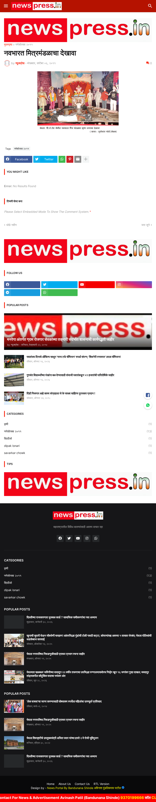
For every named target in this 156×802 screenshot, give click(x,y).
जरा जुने (145, 225)
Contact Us (82, 784)
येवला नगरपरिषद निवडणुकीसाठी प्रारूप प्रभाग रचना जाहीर (56, 653)
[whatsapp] (59, 292)
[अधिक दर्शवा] (85, 159)
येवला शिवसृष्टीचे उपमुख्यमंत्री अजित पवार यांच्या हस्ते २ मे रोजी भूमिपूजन (62, 738)
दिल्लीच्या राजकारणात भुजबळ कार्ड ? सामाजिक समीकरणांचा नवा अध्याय (62, 617)
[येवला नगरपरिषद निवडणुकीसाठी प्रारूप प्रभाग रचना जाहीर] (14, 658)
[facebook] (22, 284)
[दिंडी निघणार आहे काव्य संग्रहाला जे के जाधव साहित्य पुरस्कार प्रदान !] (14, 398)
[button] (5, 6)
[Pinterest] (69, 159)
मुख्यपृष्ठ (8, 44)
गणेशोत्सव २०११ (24, 44)
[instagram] (134, 284)
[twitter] (59, 284)
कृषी (78, 424)
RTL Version (101, 784)
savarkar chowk (78, 453)
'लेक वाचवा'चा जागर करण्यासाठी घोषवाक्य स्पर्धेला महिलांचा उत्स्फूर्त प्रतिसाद (64, 701)
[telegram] (22, 292)
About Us (64, 784)
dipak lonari (78, 445)
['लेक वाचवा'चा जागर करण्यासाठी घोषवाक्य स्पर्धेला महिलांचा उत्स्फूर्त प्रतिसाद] (14, 706)
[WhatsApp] (61, 159)
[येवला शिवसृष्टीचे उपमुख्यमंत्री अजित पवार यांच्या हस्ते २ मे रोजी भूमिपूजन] (14, 742)
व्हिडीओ (78, 438)
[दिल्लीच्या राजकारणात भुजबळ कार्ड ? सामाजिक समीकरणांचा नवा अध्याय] (14, 622)
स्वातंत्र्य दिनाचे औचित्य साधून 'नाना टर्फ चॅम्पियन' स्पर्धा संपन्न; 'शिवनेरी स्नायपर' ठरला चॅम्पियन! (74, 356)
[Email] (77, 159)
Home (50, 784)
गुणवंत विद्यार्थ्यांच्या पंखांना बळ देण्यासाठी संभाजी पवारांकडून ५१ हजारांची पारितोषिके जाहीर (70, 375)
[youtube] (97, 284)
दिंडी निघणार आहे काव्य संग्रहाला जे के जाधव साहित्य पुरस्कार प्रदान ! (61, 393)
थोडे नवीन (11, 225)
